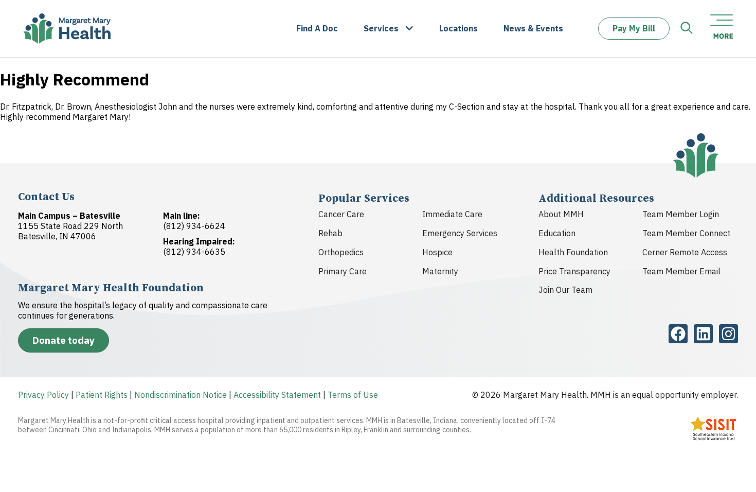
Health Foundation (573, 252)
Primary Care (342, 271)
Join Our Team (565, 290)
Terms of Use (353, 395)
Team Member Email (681, 271)
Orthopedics (341, 252)
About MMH (561, 214)
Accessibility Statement (277, 395)
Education (556, 233)
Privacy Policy (43, 395)
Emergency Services (459, 233)
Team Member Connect (686, 233)
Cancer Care (341, 214)
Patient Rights (102, 395)
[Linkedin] (703, 333)
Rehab (330, 233)
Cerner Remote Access (684, 252)
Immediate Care (452, 214)
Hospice (437, 252)
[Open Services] (409, 28)
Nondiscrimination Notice (180, 395)
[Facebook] (678, 333)
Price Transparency (574, 271)
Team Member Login (680, 214)
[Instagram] (728, 333)
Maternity (440, 271)
